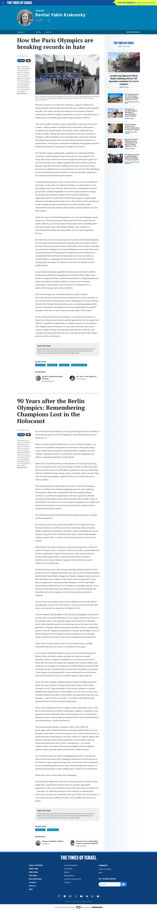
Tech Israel (33, 875)
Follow (39, 20)
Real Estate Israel (35, 879)
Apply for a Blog (133, 32)
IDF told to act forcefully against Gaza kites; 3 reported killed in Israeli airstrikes (131, 112)
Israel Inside (33, 872)
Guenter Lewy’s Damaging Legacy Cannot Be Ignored (87, 842)
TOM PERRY (128, 132)
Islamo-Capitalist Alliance (53, 841)
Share (22, 60)
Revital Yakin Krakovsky (60, 14)
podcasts (32, 886)
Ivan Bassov (45, 843)
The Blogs (39, 11)
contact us (67, 882)
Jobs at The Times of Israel (72, 879)
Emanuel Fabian (123, 87)
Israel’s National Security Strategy (52, 377)
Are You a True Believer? (86, 376)
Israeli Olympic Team (79, 365)
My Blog (38, 32)
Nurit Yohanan (129, 162)
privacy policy (68, 869)
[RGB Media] (80, 907)
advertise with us (69, 875)
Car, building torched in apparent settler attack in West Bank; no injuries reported (132, 157)
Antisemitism (52, 365)
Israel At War (64, 365)
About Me (48, 32)
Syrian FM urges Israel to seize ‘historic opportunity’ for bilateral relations (132, 127)
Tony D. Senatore (81, 379)
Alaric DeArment (81, 846)
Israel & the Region (36, 865)
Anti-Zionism (40, 365)
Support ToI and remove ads (146, 3)
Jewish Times (33, 869)
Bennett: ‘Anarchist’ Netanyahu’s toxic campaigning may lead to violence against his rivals (131, 142)
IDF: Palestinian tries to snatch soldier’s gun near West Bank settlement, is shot (132, 96)
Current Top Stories (124, 46)
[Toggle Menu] (2, 2)
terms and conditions (71, 865)
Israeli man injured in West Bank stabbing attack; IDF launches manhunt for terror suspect (124, 79)
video (31, 889)
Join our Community (126, 2)
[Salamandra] (97, 907)
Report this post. (22, 93)
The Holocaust (53, 830)
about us (67, 872)
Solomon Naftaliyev (48, 381)
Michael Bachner (130, 101)
